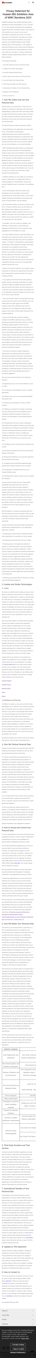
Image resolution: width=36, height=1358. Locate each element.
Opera (3, 696)
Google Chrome (6, 684)
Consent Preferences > (18, 1352)
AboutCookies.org (10, 664)
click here (17, 863)
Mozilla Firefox (6, 688)
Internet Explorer (7, 681)
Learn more (25, 1338)
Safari (3, 692)
